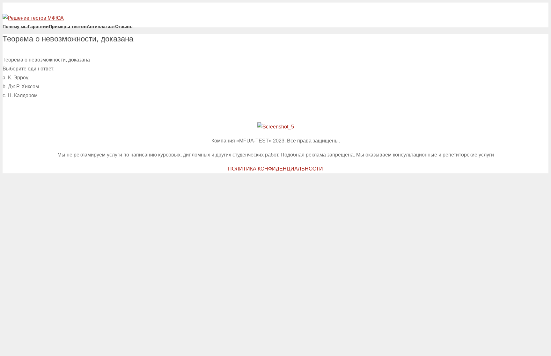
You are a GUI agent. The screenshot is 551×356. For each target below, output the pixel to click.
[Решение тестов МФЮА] (33, 18)
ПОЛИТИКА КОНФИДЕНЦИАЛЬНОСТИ (275, 168)
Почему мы (15, 26)
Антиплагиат (101, 26)
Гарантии (38, 26)
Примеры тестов (68, 26)
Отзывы (124, 26)
